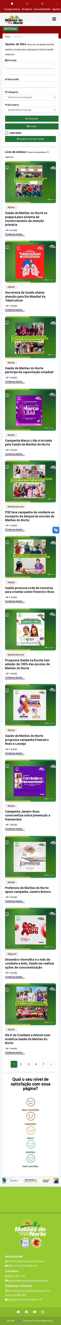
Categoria (12, 92)
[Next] (51, 1064)
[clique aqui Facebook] (26, 1312)
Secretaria (13, 105)
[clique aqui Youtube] (35, 1312)
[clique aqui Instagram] (43, 1312)
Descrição (13, 79)
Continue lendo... (15, 234)
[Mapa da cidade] (30, 1199)
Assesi (18, 1320)
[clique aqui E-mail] (18, 1312)
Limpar (32, 126)
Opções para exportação (31, 139)
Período (11, 60)
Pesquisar (33, 118)
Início (8, 36)
